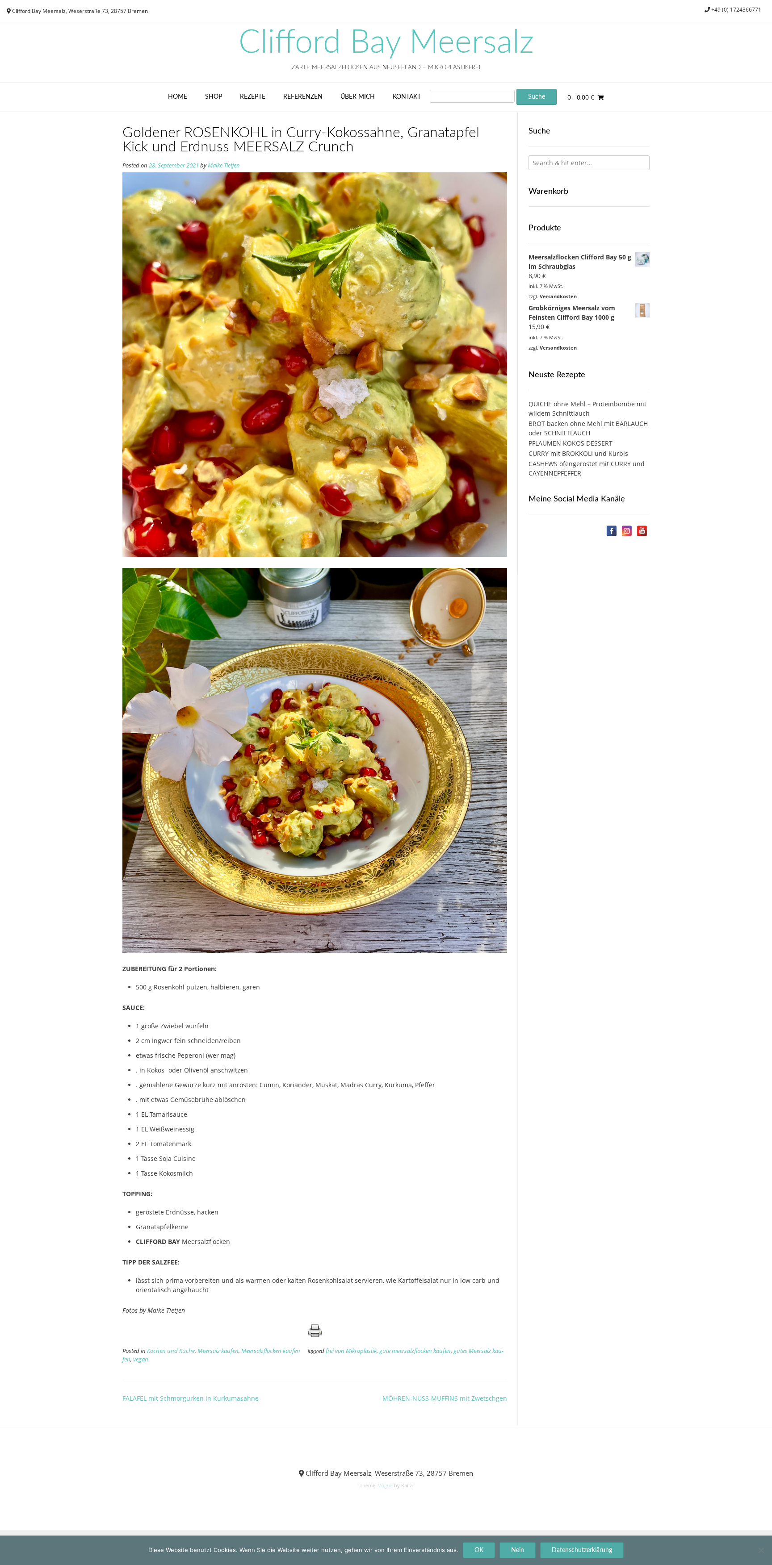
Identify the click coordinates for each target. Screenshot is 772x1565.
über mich (357, 97)
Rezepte (252, 97)
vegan (140, 1359)
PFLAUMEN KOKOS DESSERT (571, 443)
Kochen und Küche (171, 1351)
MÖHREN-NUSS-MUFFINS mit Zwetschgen (444, 1398)
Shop (213, 97)
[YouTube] (642, 531)
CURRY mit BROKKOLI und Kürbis (578, 453)
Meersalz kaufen (218, 1351)
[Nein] (760, 1550)
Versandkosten (558, 296)
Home (177, 97)
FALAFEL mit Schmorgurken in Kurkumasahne (190, 1398)
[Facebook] (611, 531)
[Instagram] (626, 531)
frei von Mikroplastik (351, 1351)
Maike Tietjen (224, 165)
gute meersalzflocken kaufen (415, 1351)
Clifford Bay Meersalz (386, 43)
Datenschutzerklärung (582, 1550)
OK (478, 1550)
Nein (517, 1550)
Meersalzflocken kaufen (270, 1351)
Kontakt (407, 97)
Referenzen (303, 97)
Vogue (385, 1485)
